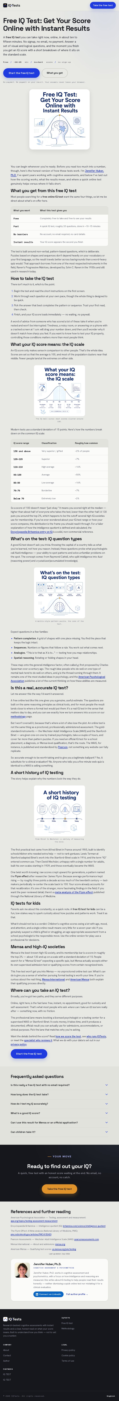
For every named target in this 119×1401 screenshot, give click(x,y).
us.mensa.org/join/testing (64, 1249)
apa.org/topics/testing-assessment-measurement (34, 1220)
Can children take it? (23, 1132)
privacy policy (19, 1044)
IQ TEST (7, 1374)
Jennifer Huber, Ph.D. (47, 1264)
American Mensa (79, 979)
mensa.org (60, 1244)
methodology (18, 716)
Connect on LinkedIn (50, 1294)
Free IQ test (67, 1323)
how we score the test (68, 1036)
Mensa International (53, 979)
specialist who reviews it (38, 1040)
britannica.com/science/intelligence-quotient (84, 1226)
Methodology (68, 1328)
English (111, 1396)
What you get (55, 72)
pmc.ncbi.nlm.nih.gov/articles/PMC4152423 (31, 1234)
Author (6, 1360)
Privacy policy (68, 1350)
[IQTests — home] (11, 5)
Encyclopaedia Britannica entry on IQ (32, 531)
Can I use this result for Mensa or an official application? (44, 1122)
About (6, 1350)
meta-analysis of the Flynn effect (74, 892)
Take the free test (103, 5)
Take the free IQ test (59, 1189)
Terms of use (68, 1360)
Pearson (62, 747)
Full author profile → (77, 1294)
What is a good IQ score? (25, 1113)
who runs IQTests (96, 1036)
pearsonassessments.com (86, 1239)
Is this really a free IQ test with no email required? (40, 1085)
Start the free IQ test (21, 73)
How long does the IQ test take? (30, 1094)
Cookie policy (68, 1355)
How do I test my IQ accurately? (29, 1103)
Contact (7, 1355)
